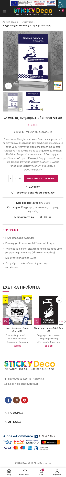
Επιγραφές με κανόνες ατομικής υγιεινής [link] (27, 25)
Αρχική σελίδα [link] (11, 22)
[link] (62, 4)
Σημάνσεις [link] (27, 22)
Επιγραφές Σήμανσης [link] (18, 342)
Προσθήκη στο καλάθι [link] (40, 178)
